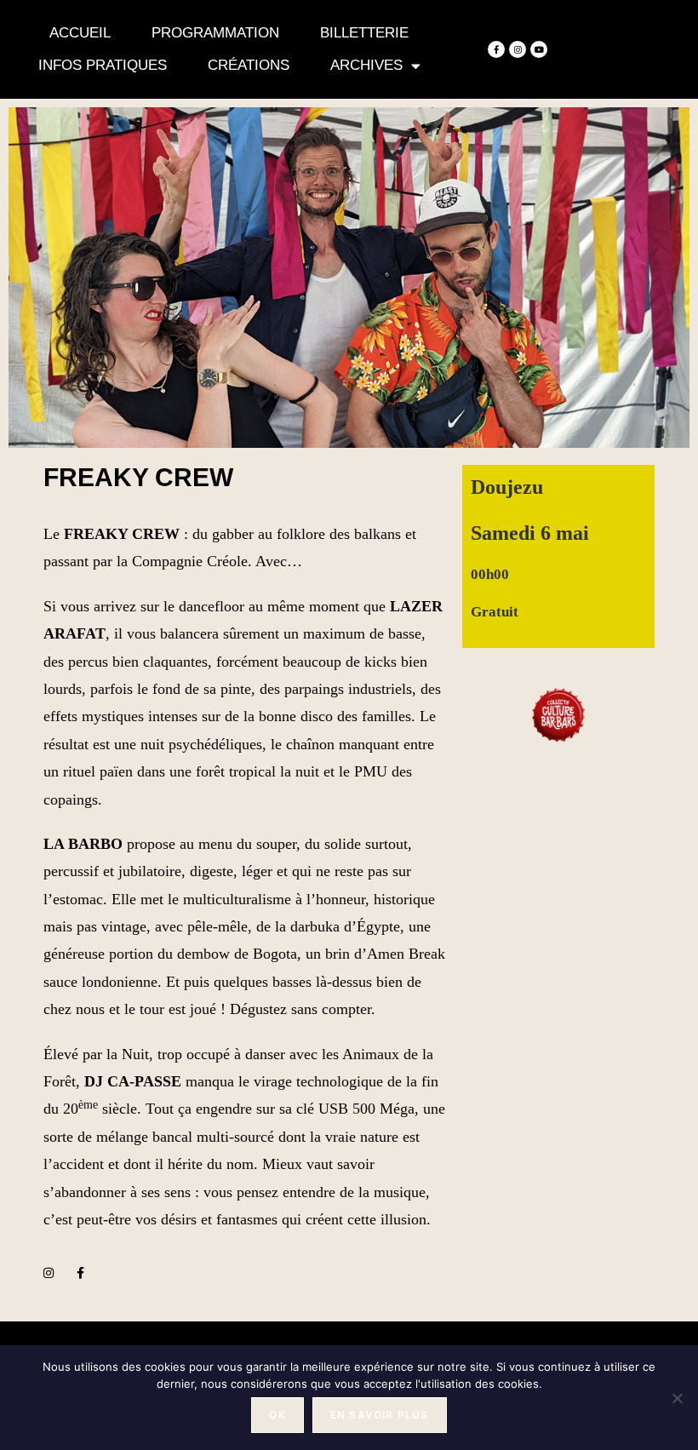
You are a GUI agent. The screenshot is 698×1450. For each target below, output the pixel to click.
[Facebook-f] (496, 49)
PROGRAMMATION (215, 33)
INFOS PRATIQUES (102, 65)
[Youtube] (538, 49)
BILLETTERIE (364, 33)
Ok (277, 1414)
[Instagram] (517, 49)
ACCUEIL (80, 33)
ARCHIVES (366, 65)
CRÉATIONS (248, 65)
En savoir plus (379, 1414)
